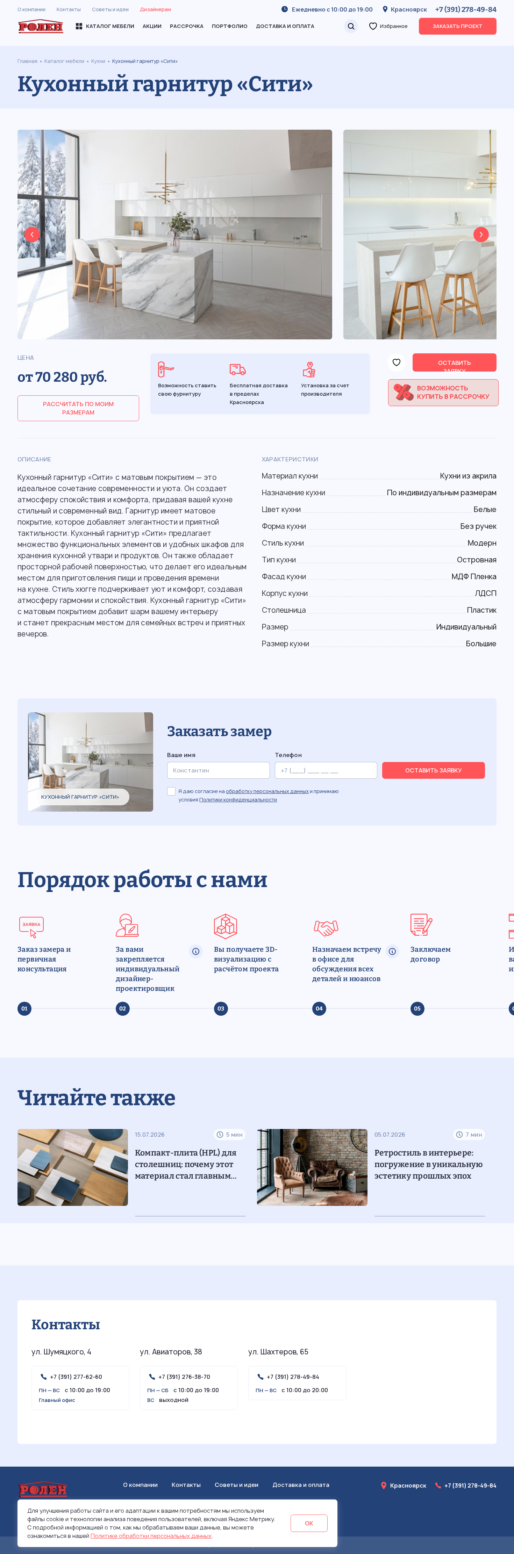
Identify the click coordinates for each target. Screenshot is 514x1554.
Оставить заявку (454, 365)
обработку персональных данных (267, 791)
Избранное (394, 26)
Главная (27, 61)
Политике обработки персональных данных (151, 1536)
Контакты (69, 9)
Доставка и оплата (285, 26)
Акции (152, 26)
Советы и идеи (110, 9)
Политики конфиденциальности (238, 799)
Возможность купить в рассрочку (453, 392)
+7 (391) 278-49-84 (466, 9)
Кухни (98, 61)
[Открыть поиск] (351, 26)
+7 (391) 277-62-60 (76, 1377)
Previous (32, 234)
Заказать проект (458, 26)
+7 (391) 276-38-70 (184, 1377)
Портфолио (230, 26)
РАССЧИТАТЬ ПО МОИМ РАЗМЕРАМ (78, 408)
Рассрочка (187, 26)
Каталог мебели (64, 61)
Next (481, 234)
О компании (31, 9)
